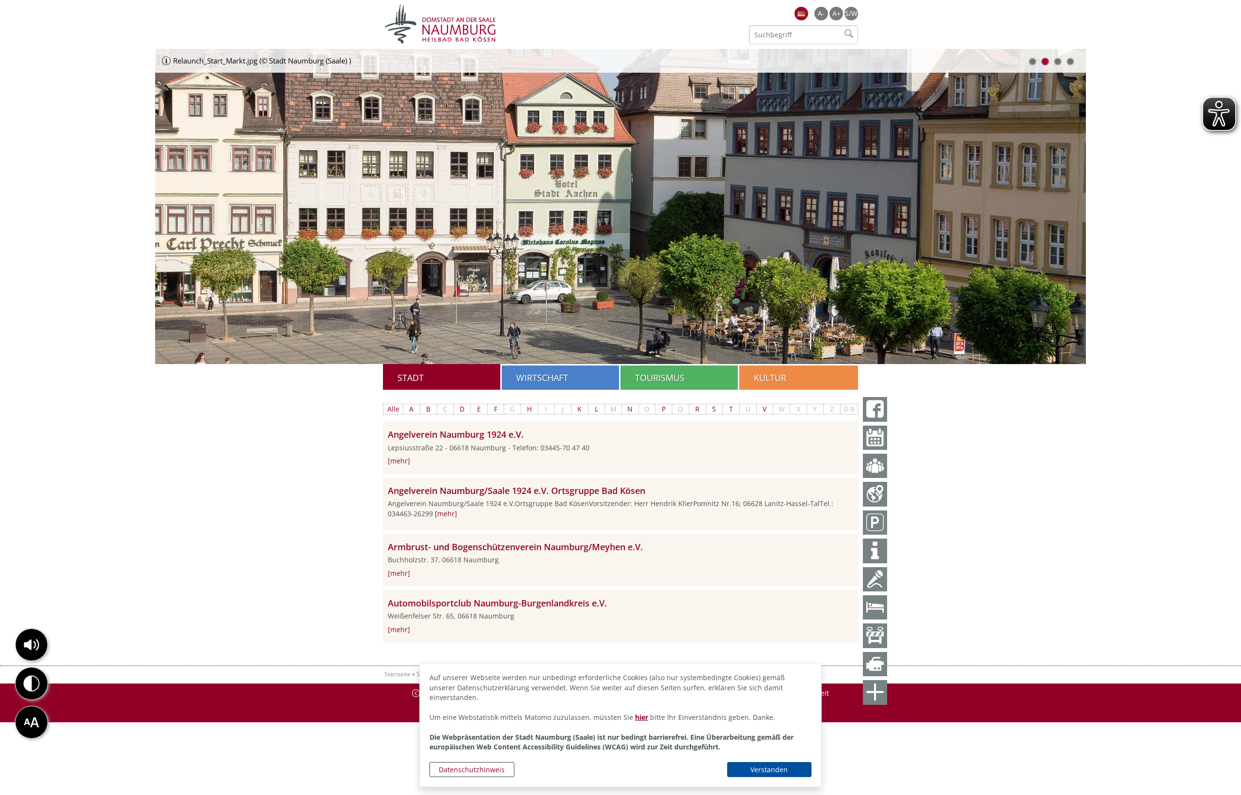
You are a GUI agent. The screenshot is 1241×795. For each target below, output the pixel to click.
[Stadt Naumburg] (501, 24)
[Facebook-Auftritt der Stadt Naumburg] (875, 409)
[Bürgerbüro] (875, 466)
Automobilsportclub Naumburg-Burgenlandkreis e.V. (497, 603)
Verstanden (769, 769)
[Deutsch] (801, 13)
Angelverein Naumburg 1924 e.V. (456, 434)
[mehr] (399, 460)
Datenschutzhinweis (472, 769)
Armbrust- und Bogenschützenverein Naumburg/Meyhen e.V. (515, 547)
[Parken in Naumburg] (875, 522)
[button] (31, 645)
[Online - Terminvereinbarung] (875, 438)
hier (641, 717)
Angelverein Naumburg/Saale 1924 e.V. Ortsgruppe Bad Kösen (516, 490)
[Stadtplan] (875, 494)
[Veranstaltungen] (875, 579)
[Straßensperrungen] (875, 635)
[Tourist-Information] (875, 551)
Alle (393, 408)
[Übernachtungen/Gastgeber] (875, 607)
